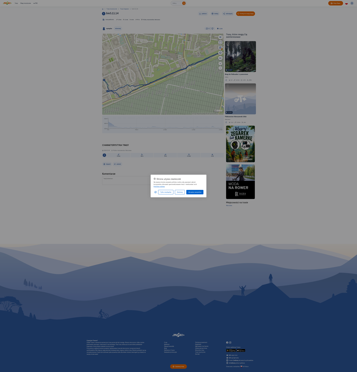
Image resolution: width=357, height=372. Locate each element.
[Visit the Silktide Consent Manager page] (155, 192)
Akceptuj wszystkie (194, 192)
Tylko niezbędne (165, 192)
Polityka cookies (159, 186)
